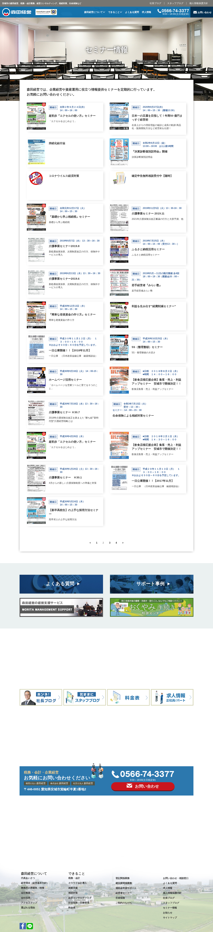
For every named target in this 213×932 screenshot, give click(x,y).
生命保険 (120, 898)
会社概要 (25, 893)
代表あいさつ (28, 878)
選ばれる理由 (28, 907)
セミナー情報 (170, 908)
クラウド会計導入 (77, 883)
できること (114, 12)
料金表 (71, 907)
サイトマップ (170, 917)
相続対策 (73, 893)
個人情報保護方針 (198, 3)
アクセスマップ (29, 902)
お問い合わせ (205, 12)
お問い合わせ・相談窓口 (176, 878)
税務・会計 (74, 878)
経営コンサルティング (80, 898)
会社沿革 (25, 898)
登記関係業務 (123, 878)
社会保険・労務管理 (78, 902)
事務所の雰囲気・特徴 (32, 888)
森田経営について (93, 12)
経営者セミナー (124, 893)
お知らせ (167, 912)
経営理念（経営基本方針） (35, 883)
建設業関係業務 (124, 883)
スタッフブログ (175, 3)
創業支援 (73, 888)
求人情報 (146, 12)
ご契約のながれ (124, 903)
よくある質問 (132, 12)
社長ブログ (155, 3)
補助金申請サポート (126, 888)
